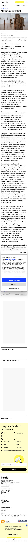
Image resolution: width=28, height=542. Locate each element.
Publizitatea (3, 492)
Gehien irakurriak (7, 349)
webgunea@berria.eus (10, 483)
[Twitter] (8, 515)
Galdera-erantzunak (5, 493)
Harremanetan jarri (5, 486)
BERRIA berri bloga (5, 491)
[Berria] (4, 478)
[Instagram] (15, 515)
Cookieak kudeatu (18, 276)
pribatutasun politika (14, 450)
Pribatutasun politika (5, 501)
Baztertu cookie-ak (14, 288)
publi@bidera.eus (9, 484)
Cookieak (3, 502)
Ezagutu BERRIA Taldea (5, 490)
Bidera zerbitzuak (4, 509)
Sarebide (3, 496)
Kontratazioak (3, 494)
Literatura (17, 5)
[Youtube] (18, 515)
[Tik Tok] (24, 515)
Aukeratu (13, 284)
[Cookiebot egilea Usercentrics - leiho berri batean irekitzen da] (20, 252)
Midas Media (3, 510)
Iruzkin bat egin (6, 294)
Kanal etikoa (3, 504)
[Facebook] (12, 515)
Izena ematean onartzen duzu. (14, 450)
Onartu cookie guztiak (14, 280)
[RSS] (21, 515)
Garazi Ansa (4, 33)
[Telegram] (5, 515)
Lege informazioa (4, 500)
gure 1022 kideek (10, 259)
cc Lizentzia (3, 503)
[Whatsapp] (2, 515)
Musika (23, 5)
